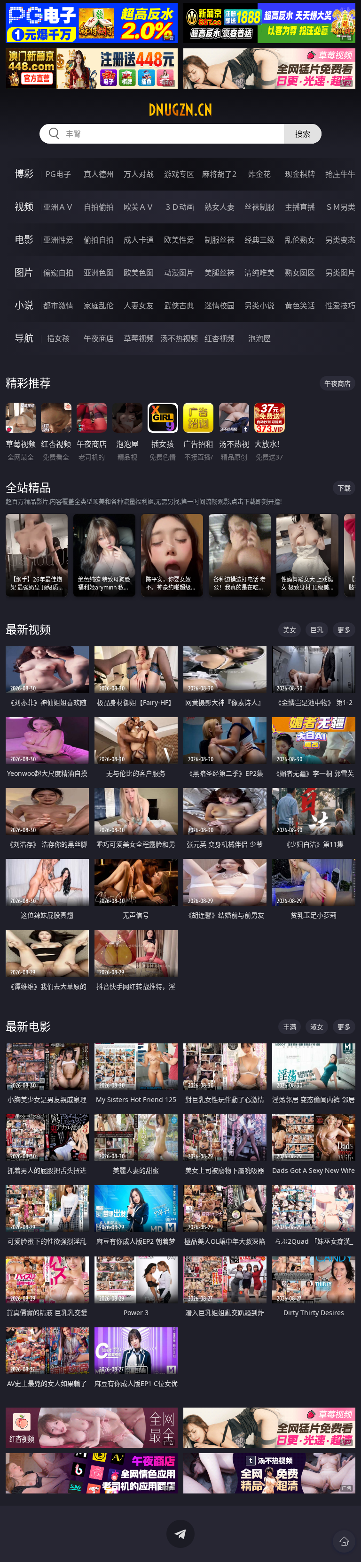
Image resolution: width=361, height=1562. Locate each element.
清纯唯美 (259, 273)
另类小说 (259, 305)
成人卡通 (139, 240)
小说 (24, 305)
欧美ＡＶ (139, 207)
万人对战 (139, 174)
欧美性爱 (179, 240)
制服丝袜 (219, 240)
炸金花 (259, 174)
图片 (24, 272)
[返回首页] (344, 1541)
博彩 (24, 174)
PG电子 (58, 174)
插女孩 (58, 338)
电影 (24, 239)
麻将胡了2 (219, 174)
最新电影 (28, 1026)
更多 (344, 629)
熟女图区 (300, 273)
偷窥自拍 (58, 273)
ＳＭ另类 (340, 207)
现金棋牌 (300, 174)
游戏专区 (179, 174)
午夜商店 (99, 338)
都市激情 (58, 305)
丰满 (289, 1026)
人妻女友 (139, 305)
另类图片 (340, 273)
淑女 (316, 1026)
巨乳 (316, 629)
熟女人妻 (219, 207)
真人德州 (99, 174)
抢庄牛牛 (340, 174)
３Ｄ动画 (179, 207)
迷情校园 (219, 305)
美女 (289, 629)
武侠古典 (179, 305)
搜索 (302, 134)
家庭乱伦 (99, 305)
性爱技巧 (340, 305)
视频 (24, 206)
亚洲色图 (99, 273)
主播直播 (300, 207)
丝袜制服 (259, 207)
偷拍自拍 (99, 240)
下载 (344, 487)
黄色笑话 (300, 305)
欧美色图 (139, 273)
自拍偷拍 (99, 207)
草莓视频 (139, 338)
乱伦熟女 (300, 240)
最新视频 (28, 629)
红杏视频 (219, 338)
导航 (24, 338)
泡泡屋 (259, 338)
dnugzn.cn (180, 109)
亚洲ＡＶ (58, 207)
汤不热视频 (179, 338)
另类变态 (340, 240)
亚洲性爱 (58, 240)
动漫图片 (179, 273)
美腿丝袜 (219, 273)
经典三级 (259, 240)
